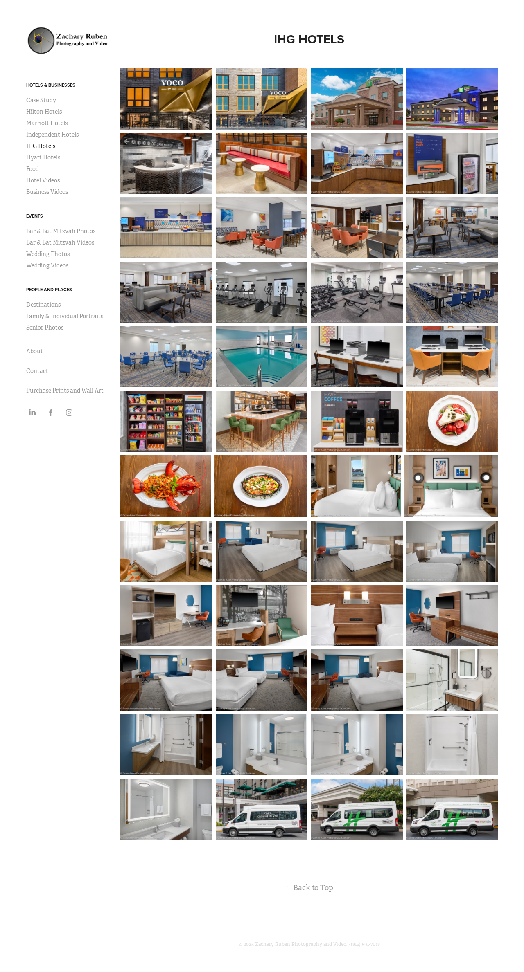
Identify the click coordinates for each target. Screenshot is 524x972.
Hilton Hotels (44, 111)
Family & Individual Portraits (64, 316)
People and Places (49, 289)
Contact (37, 371)
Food (32, 169)
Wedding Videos (47, 265)
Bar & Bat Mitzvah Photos (60, 231)
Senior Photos (44, 327)
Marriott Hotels (47, 123)
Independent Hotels (52, 134)
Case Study (41, 100)
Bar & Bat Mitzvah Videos (60, 242)
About (34, 351)
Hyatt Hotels (43, 157)
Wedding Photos (48, 254)
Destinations (43, 304)
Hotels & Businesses (50, 85)
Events (34, 216)
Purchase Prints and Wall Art (65, 390)
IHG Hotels (40, 146)
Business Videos (47, 191)
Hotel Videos (43, 180)
